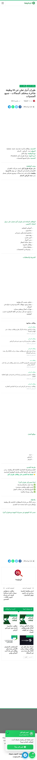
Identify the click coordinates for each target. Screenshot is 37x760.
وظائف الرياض (31, 86)
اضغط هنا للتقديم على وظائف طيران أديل (20, 474)
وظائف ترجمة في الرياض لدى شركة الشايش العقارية (20, 386)
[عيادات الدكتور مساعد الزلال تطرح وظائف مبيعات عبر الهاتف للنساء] (27, 619)
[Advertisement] (18, 26)
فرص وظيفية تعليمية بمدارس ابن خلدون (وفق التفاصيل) (27, 593)
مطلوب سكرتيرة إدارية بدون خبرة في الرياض (23, 341)
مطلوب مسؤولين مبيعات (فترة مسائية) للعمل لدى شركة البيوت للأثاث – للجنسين (10, 595)
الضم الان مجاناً (19, 747)
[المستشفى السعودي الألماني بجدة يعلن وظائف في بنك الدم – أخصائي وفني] (10, 640)
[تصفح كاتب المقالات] (18, 573)
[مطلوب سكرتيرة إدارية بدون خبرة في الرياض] (10, 619)
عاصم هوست (16, 757)
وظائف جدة (23, 86)
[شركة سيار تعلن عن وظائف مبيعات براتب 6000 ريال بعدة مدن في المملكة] (27, 640)
